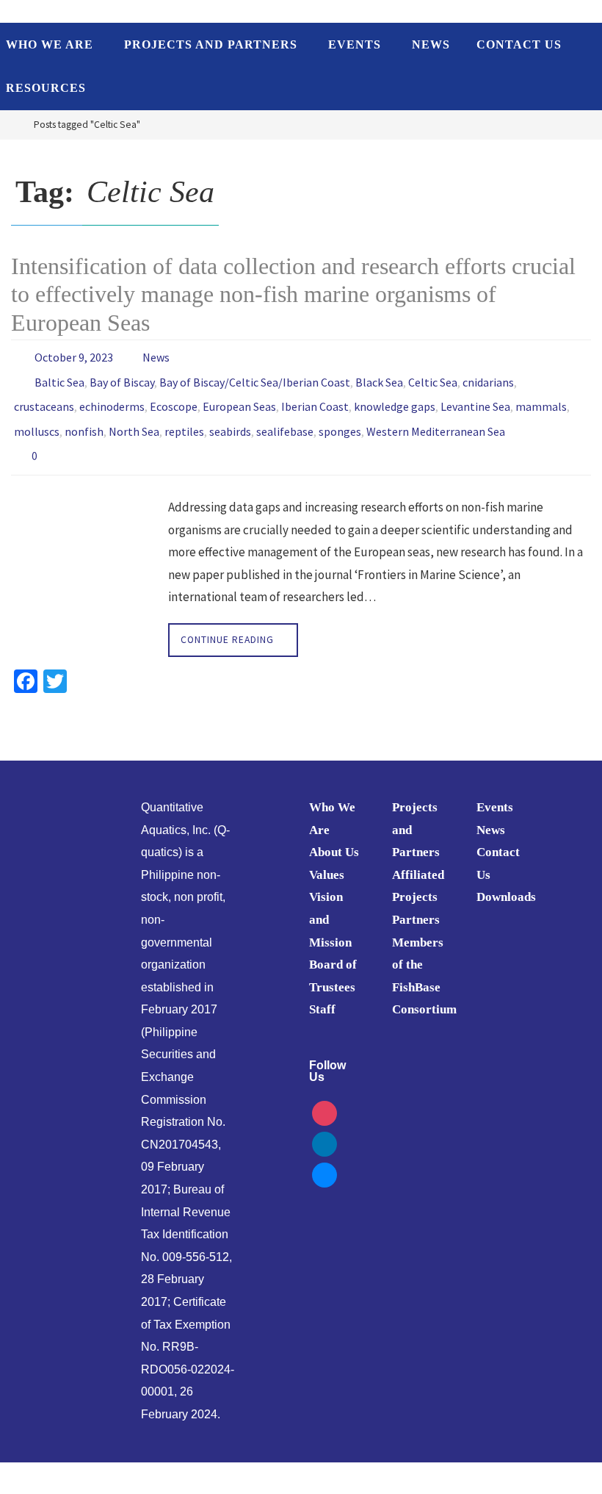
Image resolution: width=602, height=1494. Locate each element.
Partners (416, 901)
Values (326, 856)
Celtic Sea (432, 377)
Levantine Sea (475, 398)
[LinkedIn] (324, 1124)
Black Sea (379, 377)
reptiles (184, 419)
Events (494, 788)
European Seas (239, 398)
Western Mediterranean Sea (435, 419)
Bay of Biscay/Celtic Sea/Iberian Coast (254, 377)
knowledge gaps (394, 398)
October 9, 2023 (74, 355)
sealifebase (284, 419)
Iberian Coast (315, 398)
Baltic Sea (59, 377)
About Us (334, 833)
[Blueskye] (324, 1154)
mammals (541, 398)
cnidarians (488, 377)
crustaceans (44, 398)
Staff (322, 990)
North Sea (134, 419)
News (156, 355)
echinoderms (112, 398)
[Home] (11, 124)
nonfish (84, 419)
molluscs (36, 419)
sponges (340, 419)
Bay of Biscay (122, 377)
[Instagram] (324, 1093)
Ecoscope (173, 398)
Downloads (506, 878)
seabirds (230, 419)
